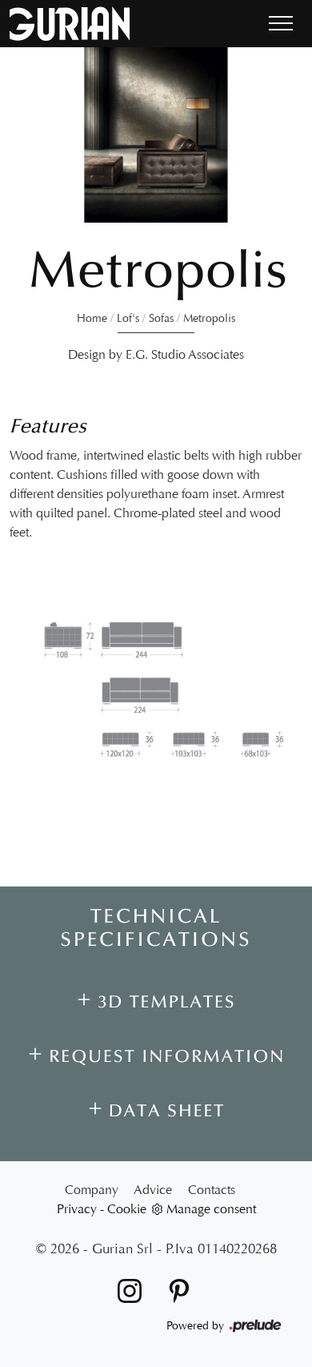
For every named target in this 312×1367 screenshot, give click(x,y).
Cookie (126, 1208)
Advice (153, 1189)
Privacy (77, 1208)
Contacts (211, 1189)
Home (92, 318)
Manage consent (211, 1208)
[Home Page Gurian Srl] (70, 23)
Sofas (161, 318)
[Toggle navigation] (280, 24)
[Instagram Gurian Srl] (126, 1289)
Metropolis (209, 318)
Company (91, 1189)
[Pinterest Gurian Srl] (174, 1289)
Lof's (128, 318)
